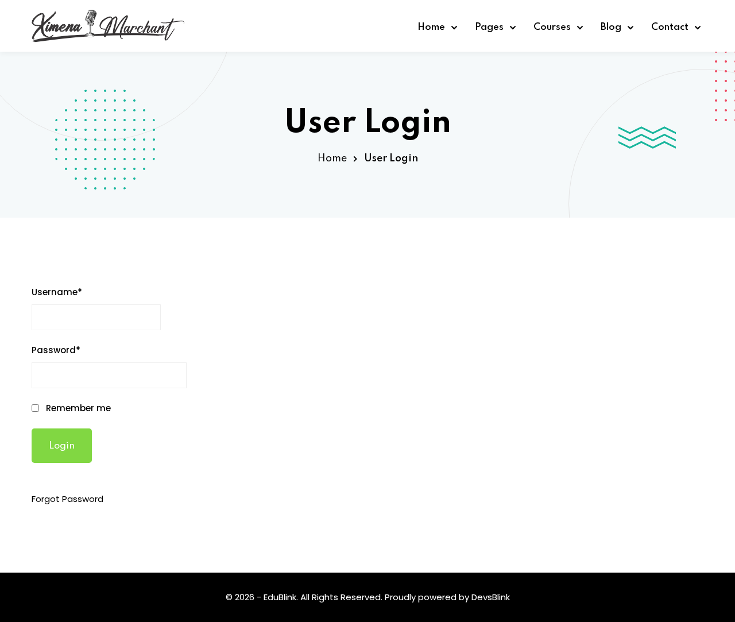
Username (57, 292)
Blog (611, 27)
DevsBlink (490, 597)
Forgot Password (67, 499)
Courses (552, 27)
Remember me (77, 408)
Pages (489, 27)
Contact (669, 27)
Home (431, 27)
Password (56, 350)
